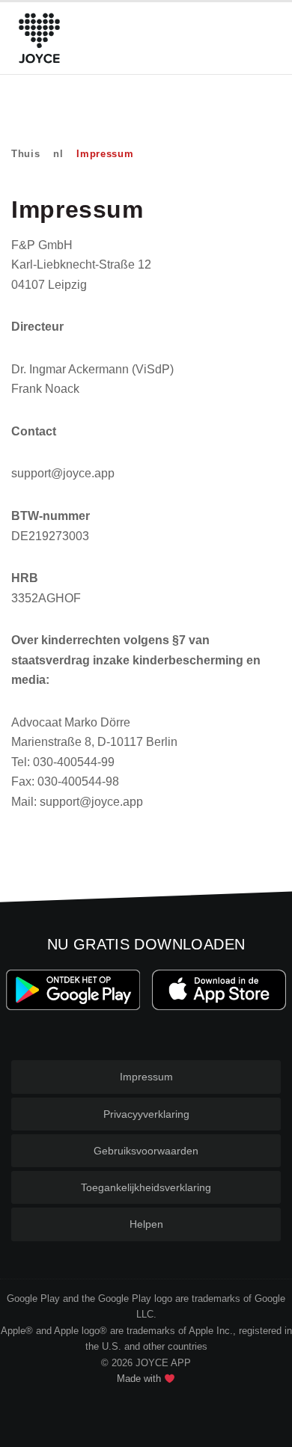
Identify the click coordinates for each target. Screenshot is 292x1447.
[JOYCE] (39, 38)
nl (58, 153)
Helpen (146, 1224)
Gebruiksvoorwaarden (146, 1151)
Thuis (25, 153)
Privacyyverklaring (146, 1114)
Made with (140, 1378)
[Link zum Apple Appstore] (219, 989)
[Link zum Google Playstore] (73, 989)
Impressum (146, 1077)
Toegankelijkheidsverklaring (146, 1187)
